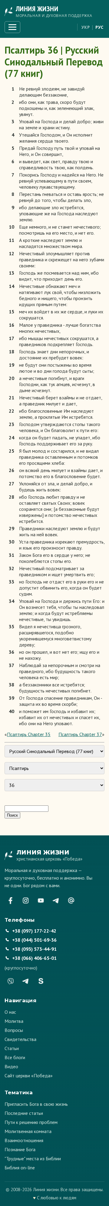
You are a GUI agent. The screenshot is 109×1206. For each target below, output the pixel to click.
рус (99, 27)
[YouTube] (41, 900)
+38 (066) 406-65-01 (34, 958)
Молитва (14, 1021)
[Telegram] (56, 900)
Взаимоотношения (24, 1140)
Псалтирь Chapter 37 (80, 734)
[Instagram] (26, 900)
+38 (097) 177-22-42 (34, 931)
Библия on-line (20, 1168)
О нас (10, 1012)
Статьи (12, 1048)
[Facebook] (11, 900)
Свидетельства (20, 1039)
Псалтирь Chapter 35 (29, 734)
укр (85, 27)
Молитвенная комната (28, 1131)
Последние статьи (24, 1113)
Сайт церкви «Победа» (29, 1075)
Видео (11, 1066)
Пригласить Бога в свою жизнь (36, 1104)
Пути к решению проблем (31, 1122)
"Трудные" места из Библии (33, 1158)
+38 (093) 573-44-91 (34, 949)
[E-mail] (71, 900)
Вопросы (14, 1030)
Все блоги (15, 1057)
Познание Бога (20, 1149)
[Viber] (11, 981)
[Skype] (41, 981)
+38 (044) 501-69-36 (34, 940)
